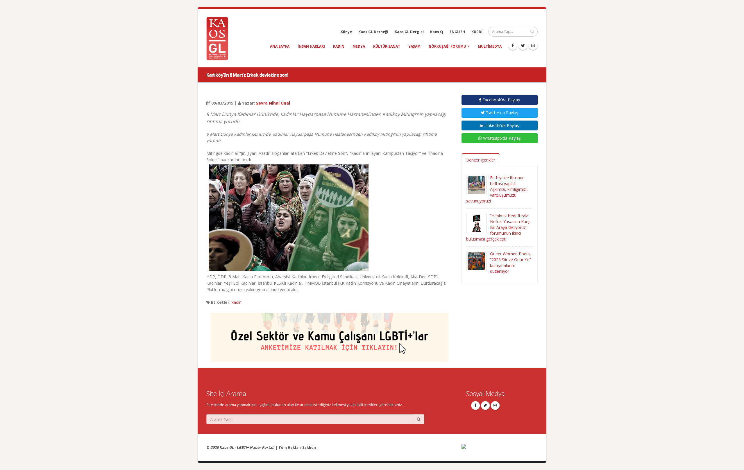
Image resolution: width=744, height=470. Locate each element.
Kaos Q (436, 31)
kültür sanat (386, 46)
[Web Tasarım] (500, 450)
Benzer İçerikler (480, 160)
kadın (338, 46)
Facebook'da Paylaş (500, 100)
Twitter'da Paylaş (501, 112)
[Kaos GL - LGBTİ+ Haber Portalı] (219, 38)
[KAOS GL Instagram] (533, 45)
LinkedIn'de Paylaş (501, 125)
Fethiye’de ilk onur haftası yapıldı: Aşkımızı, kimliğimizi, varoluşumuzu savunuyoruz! (497, 189)
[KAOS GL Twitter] (522, 45)
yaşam (414, 46)
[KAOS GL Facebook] (512, 45)
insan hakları (311, 46)
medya (359, 46)
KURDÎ (476, 31)
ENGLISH (457, 31)
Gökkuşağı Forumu (447, 46)
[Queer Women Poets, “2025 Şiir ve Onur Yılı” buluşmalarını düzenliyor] (476, 260)
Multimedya (490, 46)
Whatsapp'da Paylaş (501, 138)
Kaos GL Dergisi (409, 31)
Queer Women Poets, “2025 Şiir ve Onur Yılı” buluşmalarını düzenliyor (510, 262)
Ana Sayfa (279, 46)
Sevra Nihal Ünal (273, 103)
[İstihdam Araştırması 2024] (329, 335)
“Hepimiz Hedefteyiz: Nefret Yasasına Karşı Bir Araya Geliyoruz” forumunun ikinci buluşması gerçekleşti (498, 227)
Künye (346, 31)
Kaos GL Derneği (373, 31)
